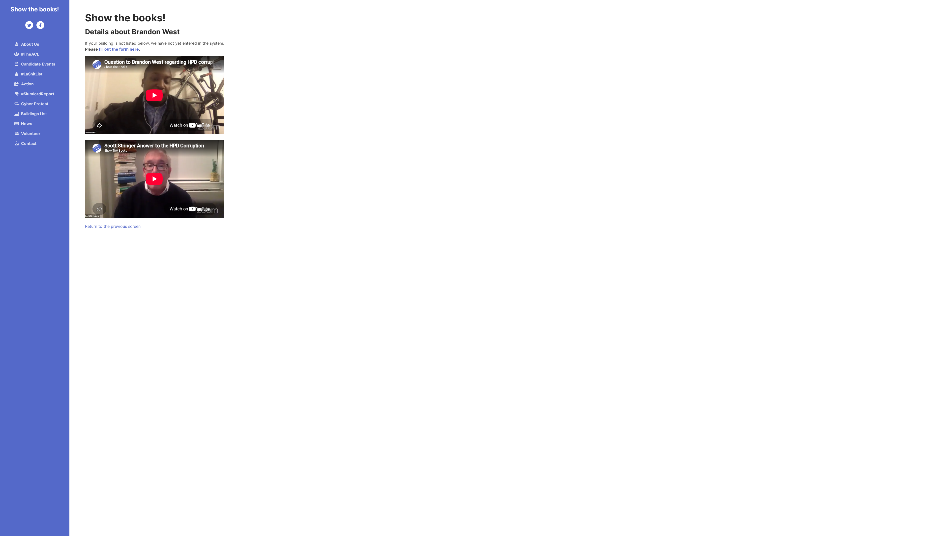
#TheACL (30, 54)
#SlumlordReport (37, 93)
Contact (28, 143)
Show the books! (34, 9)
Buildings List (34, 113)
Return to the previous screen (113, 226)
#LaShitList (31, 73)
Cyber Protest (34, 103)
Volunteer (30, 133)
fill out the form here (119, 49)
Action (27, 83)
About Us (30, 44)
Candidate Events (38, 64)
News (26, 123)
